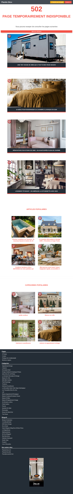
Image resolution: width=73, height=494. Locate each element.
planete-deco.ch (6, 450)
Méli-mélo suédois (7, 380)
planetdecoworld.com (7, 454)
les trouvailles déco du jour (9, 390)
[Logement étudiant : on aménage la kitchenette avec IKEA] (36, 174)
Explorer (68, 2)
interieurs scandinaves (8, 386)
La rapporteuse (6, 430)
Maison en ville (6, 378)
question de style (6, 408)
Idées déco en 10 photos (8, 374)
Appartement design (7, 366)
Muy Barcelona (6, 436)
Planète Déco (6, 2)
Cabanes (4, 368)
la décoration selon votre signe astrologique (13, 388)
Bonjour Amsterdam (7, 420)
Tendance (4, 384)
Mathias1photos (6, 432)
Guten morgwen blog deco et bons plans (12, 428)
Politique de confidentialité (9, 358)
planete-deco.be (6, 452)
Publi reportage (6, 382)
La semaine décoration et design (10, 376)
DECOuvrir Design (7, 424)
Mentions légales (6, 360)
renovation (5, 410)
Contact (4, 356)
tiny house (5, 414)
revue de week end (7, 412)
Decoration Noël (6, 370)
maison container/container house (11, 396)
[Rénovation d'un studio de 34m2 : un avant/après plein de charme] (36, 134)
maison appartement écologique (10, 394)
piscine (4, 406)
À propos (4, 354)
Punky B (4, 442)
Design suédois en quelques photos (11, 372)
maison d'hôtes (6, 398)
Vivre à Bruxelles (6, 444)
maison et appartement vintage (10, 400)
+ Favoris (57, 2)
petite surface (5, 404)
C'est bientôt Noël (6, 422)
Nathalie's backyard (7, 438)
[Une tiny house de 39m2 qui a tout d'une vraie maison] (36, 48)
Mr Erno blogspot (6, 434)
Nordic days (5, 440)
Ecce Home (5, 426)
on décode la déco (7, 402)
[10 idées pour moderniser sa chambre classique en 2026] (36, 96)
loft (3, 392)
